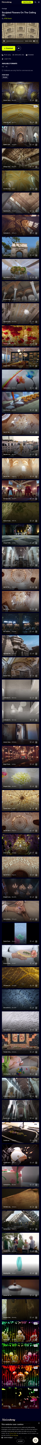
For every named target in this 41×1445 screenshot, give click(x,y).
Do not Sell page (14, 1435)
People (5, 77)
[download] (36, 100)
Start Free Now (27, 2)
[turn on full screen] (30, 100)
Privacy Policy (13, 1433)
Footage (4, 8)
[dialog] (20, 1433)
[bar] (38, 2)
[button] (20, 1437)
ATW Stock (8, 18)
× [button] (39, 1423)
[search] (35, 2)
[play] (4, 41)
